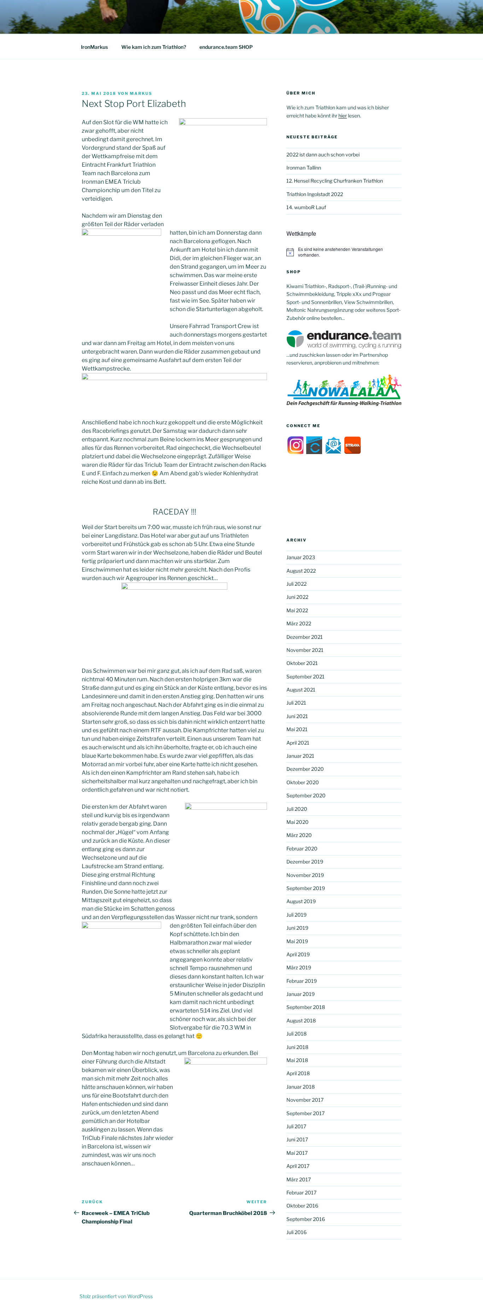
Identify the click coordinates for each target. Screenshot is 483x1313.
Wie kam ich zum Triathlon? (153, 47)
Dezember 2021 (304, 637)
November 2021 (305, 650)
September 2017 (305, 1113)
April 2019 (298, 954)
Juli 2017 (296, 1126)
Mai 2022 (297, 610)
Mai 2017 (297, 1153)
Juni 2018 (297, 1047)
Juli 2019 (296, 915)
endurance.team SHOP (226, 47)
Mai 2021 (297, 729)
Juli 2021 (296, 703)
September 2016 (305, 1219)
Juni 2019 (297, 928)
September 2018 (305, 1007)
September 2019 (305, 888)
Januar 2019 (300, 994)
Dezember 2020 (305, 769)
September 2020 (306, 795)
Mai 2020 (297, 822)
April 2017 (297, 1166)
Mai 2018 (297, 1060)
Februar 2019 (301, 981)
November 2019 (305, 875)
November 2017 (305, 1100)
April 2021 (297, 743)
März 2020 (299, 835)
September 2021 (305, 676)
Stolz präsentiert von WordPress (116, 1296)
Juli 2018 (296, 1034)
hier (342, 116)
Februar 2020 (302, 848)
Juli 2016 (296, 1232)
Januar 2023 (300, 557)
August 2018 (301, 1020)
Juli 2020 (296, 809)
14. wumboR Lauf (306, 207)
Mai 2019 (297, 941)
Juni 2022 (297, 597)
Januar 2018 (300, 1087)
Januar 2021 (300, 756)
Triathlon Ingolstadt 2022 (314, 194)
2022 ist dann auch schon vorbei (323, 154)
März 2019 (298, 967)
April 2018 (298, 1073)
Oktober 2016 (302, 1206)
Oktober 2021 (302, 663)
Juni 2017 (297, 1139)
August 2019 (301, 901)
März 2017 (298, 1179)
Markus (141, 93)
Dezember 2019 (304, 862)
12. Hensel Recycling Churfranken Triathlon (334, 181)
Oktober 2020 (302, 782)
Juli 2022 (296, 584)
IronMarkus (94, 47)
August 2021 (300, 690)
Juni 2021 (297, 716)
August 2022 (301, 571)
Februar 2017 (301, 1192)
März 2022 (298, 623)
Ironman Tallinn (303, 168)
